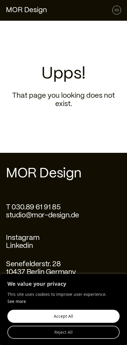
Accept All (63, 316)
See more (16, 301)
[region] (63, 309)
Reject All (63, 332)
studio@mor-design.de (42, 215)
